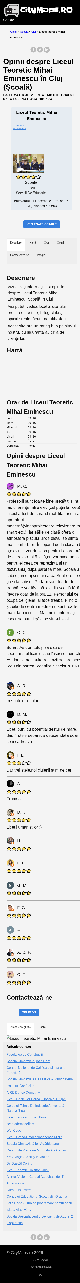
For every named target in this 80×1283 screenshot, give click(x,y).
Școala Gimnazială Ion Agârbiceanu (33, 1143)
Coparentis (15, 1223)
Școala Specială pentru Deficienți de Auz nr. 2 (40, 1216)
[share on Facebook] (33, 52)
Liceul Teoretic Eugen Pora (26, 1117)
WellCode (14, 1130)
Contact (9, 20)
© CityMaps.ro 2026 (25, 1252)
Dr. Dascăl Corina (19, 1163)
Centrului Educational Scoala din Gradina (37, 1196)
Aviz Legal (40, 1260)
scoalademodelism (20, 1124)
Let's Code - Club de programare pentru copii (39, 1203)
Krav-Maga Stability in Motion (28, 1157)
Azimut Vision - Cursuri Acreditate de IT (35, 1176)
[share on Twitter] (40, 52)
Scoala (24, 31)
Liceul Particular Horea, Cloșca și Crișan (36, 1099)
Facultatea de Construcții (25, 1054)
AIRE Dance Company (23, 1092)
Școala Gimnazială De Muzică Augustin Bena (40, 1079)
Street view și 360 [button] (20, 1027)
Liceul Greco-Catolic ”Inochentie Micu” (34, 1137)
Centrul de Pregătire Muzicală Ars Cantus (37, 1150)
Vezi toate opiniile (42, 224)
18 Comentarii (19, 128)
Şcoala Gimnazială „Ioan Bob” (28, 1061)
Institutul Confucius (20, 1086)
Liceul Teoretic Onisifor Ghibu (28, 1170)
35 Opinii (19, 125)
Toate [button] (42, 1027)
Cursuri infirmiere (19, 1190)
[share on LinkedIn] (46, 52)
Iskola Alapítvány (19, 1210)
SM (40, 1275)
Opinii (13, 31)
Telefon (29, 1012)
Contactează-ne (40, 1267)
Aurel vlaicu (15, 1183)
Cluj (33, 31)
